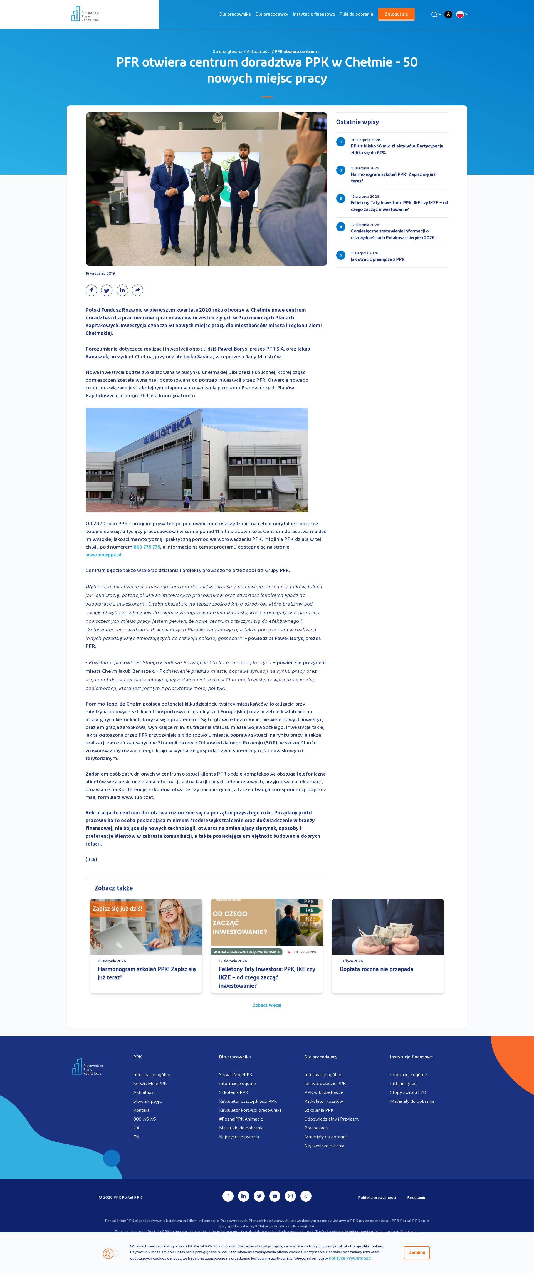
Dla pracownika (235, 14)
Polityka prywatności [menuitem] (377, 1198)
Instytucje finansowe (314, 14)
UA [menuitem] (136, 1128)
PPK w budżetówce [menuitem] (324, 1093)
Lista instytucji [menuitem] (404, 1084)
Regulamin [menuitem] (416, 1198)
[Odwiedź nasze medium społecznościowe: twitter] (259, 1196)
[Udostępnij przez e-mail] (139, 290)
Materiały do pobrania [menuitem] (241, 1128)
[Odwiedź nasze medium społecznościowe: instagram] (290, 1196)
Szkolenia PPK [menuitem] (233, 1093)
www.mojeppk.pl (103, 555)
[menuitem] (235, 14)
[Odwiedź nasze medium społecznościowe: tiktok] (306, 1196)
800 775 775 (147, 547)
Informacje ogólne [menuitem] (152, 1075)
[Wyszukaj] (436, 14)
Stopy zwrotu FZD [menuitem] (408, 1093)
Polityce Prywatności (350, 1258)
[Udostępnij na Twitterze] (108, 290)
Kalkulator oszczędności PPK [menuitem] (248, 1101)
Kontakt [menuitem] (141, 1110)
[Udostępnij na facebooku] (93, 290)
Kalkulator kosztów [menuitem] (324, 1101)
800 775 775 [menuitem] (145, 1119)
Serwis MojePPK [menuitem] (150, 1084)
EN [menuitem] (136, 1137)
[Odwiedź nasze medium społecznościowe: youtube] (274, 1196)
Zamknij (417, 1253)
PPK (138, 1057)
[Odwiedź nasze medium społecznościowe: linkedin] (243, 1196)
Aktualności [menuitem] (145, 1093)
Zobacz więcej (267, 1005)
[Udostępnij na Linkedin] (124, 290)
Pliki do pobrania (356, 14)
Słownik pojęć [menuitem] (148, 1101)
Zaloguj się (396, 14)
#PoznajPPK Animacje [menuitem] (241, 1119)
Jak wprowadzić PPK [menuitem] (325, 1084)
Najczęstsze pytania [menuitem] (239, 1137)
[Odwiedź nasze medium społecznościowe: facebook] (228, 1196)
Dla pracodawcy (272, 14)
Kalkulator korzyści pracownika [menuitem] (250, 1110)
